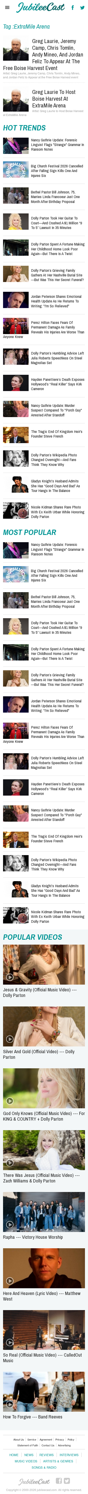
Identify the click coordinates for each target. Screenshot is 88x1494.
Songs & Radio (44, 1467)
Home (14, 1455)
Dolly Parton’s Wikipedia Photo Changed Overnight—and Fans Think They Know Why (54, 459)
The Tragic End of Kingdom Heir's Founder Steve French (56, 434)
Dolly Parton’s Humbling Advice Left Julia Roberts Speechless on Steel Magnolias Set (57, 357)
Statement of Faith (27, 1445)
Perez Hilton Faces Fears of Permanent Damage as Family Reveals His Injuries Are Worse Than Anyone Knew (43, 329)
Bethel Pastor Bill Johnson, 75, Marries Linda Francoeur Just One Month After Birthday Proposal (55, 196)
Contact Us (48, 1445)
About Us (18, 1439)
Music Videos (26, 1461)
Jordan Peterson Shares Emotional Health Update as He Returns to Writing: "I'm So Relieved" (56, 301)
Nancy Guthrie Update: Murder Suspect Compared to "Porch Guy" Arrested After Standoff (56, 410)
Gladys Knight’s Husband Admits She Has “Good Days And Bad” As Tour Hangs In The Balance (55, 485)
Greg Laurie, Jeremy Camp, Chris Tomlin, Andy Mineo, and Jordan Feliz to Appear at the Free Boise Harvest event (43, 54)
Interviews (69, 1455)
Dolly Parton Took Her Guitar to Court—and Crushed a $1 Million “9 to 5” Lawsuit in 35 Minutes (56, 222)
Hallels (40, 7)
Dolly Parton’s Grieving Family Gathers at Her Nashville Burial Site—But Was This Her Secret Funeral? (57, 275)
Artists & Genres (58, 1461)
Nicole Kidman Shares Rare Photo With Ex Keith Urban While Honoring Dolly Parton (57, 511)
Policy (71, 1439)
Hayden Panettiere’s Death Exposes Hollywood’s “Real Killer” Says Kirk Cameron (57, 384)
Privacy (59, 1439)
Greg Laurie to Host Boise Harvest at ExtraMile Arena (54, 98)
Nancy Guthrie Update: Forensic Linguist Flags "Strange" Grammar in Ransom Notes (57, 144)
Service (31, 1439)
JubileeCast (34, 1482)
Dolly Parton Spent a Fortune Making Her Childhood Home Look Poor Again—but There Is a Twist (58, 248)
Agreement (46, 1439)
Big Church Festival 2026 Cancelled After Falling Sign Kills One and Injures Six (57, 170)
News (29, 1455)
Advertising (64, 1445)
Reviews (46, 1455)
